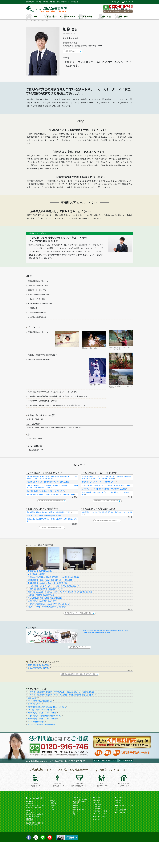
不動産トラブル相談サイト (124, 785)
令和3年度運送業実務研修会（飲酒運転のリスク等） (46, 589)
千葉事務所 (98, 804)
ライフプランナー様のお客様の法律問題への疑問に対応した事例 (104, 489)
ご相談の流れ (127, 760)
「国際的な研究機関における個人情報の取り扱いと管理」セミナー (51, 604)
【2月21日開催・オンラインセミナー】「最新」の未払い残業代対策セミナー (54, 586)
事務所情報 (87, 16)
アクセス (116, 2)
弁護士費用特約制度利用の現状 (38, 668)
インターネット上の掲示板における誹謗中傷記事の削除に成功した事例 (106, 485)
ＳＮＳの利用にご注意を (36, 722)
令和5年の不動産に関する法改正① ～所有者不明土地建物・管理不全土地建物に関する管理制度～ (61, 695)
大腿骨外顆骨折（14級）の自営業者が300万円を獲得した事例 (48, 482)
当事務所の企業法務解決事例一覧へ (106, 500)
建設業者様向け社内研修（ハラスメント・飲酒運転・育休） (48, 583)
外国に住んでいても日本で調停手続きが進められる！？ (45, 515)
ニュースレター (120, 797)
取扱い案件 (52, 16)
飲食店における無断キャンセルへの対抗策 (42, 713)
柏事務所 (97, 806)
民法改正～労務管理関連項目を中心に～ (41, 595)
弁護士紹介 (106, 16)
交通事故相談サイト (34, 785)
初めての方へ (69, 16)
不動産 (53, 809)
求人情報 (67, 837)
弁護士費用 (123, 16)
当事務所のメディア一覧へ (79, 647)
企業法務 (53, 804)
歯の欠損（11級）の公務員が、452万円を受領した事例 (45, 491)
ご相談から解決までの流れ (80, 799)
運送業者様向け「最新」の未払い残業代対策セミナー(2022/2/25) (50, 580)
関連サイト (119, 803)
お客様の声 (76, 803)
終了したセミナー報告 (100, 814)
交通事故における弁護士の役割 (38, 665)
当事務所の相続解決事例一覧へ (51, 527)
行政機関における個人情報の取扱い (40, 571)
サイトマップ (128, 2)
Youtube (49, 837)
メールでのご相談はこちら (106, 760)
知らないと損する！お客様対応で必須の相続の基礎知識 (47, 607)
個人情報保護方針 (121, 810)
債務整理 (53, 805)
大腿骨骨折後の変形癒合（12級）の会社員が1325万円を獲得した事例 (50, 494)
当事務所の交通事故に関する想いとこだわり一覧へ (78, 674)
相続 (52, 807)
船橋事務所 (98, 808)
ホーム (35, 16)
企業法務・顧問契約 (78, 809)
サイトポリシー (120, 812)
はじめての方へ (76, 797)
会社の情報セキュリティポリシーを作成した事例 (98, 482)
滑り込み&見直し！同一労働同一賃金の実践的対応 (45, 598)
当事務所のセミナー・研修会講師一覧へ (78, 613)
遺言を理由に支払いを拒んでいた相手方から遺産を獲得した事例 (49, 512)
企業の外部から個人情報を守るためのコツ (42, 601)
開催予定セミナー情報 (100, 811)
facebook (28, 837)
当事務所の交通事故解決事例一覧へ (51, 500)
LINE (42, 837)
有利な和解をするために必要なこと (40, 701)
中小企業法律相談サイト (57, 785)
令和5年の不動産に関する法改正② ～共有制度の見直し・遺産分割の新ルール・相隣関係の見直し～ (62, 692)
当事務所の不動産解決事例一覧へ (106, 520)
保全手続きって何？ (35, 704)
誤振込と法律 (32, 698)
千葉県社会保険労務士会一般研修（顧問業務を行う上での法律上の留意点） (54, 577)
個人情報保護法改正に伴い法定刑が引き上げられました (47, 707)
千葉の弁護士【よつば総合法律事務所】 (46, 9)
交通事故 (53, 802)
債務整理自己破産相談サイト (79, 785)
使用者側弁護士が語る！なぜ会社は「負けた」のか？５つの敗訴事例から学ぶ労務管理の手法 (60, 592)
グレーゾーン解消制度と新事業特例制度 (41, 725)
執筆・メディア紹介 (100, 816)
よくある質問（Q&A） (79, 801)
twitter (35, 837)
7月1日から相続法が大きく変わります (41, 710)
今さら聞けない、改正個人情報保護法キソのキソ (44, 716)
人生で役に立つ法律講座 (36, 574)
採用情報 (118, 800)
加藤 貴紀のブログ (72, 51)
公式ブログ (97, 819)
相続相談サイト (101, 785)
